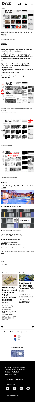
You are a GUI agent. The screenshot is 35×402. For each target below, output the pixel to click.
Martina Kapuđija (6, 234)
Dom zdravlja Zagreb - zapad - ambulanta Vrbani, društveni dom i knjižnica (9, 293)
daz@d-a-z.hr (10, 374)
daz (2, 264)
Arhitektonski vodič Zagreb (12, 206)
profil (5, 264)
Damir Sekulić (5, 244)
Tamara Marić (5, 236)
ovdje (2, 253)
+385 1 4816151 (12, 371)
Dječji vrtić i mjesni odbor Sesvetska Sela (26, 285)
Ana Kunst (4, 242)
